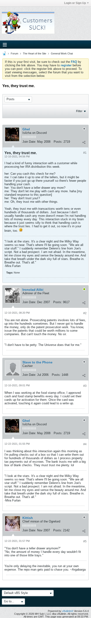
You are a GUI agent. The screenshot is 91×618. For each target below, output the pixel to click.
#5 (85, 541)
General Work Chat (62, 53)
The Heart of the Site (34, 53)
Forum (14, 53)
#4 (85, 444)
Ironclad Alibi (32, 289)
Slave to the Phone (37, 362)
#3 (85, 385)
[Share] (83, 142)
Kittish (27, 518)
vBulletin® (67, 611)
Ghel (26, 129)
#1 (85, 152)
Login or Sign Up (75, 3)
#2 (85, 313)
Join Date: (29, 141)
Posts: (58, 141)
